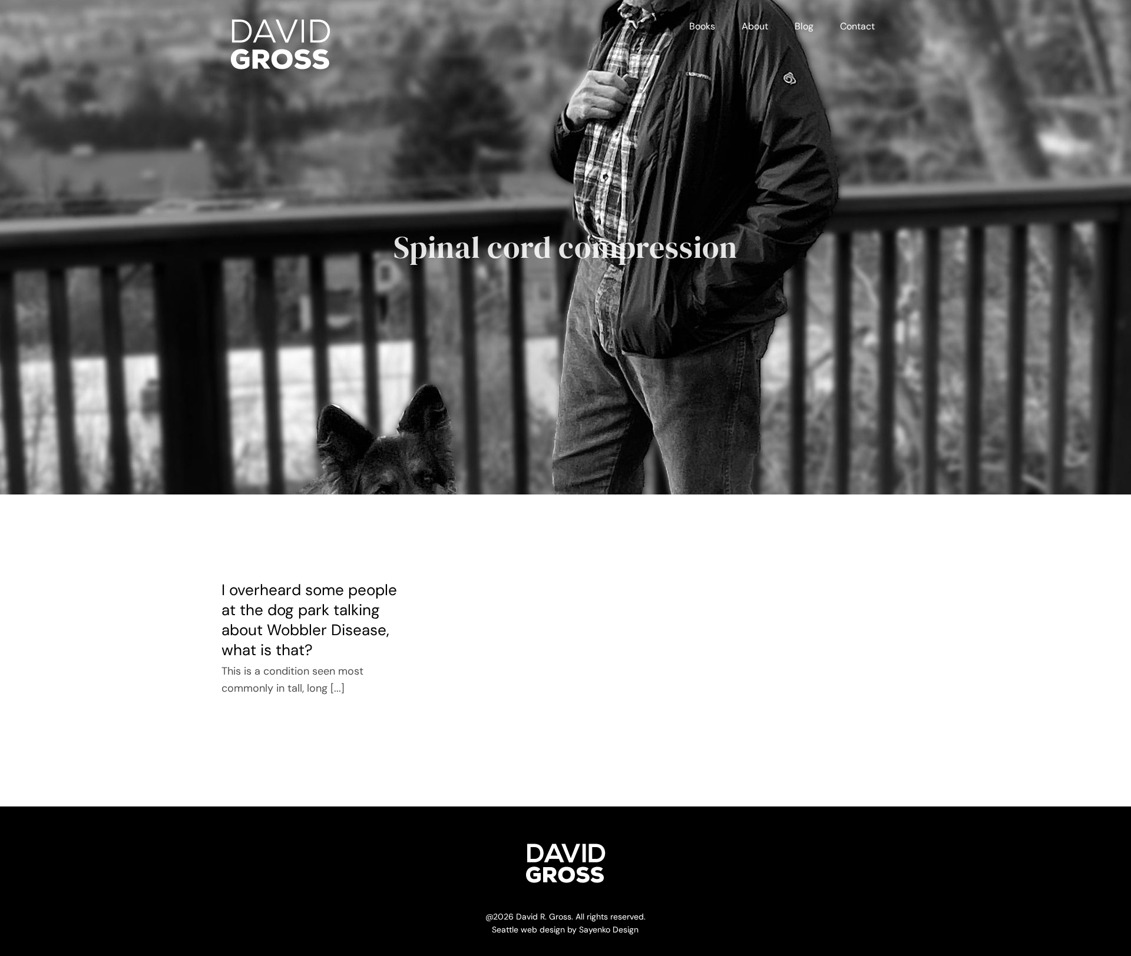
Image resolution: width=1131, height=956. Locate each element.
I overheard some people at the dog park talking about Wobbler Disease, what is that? (309, 619)
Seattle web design (528, 929)
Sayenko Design (609, 929)
